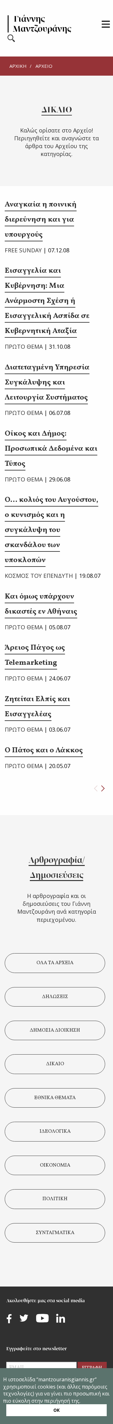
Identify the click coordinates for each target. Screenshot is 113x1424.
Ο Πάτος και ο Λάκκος (44, 750)
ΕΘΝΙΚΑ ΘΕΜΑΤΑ (55, 1097)
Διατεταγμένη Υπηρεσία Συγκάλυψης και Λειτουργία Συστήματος (47, 382)
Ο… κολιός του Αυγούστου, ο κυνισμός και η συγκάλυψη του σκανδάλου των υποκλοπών (51, 530)
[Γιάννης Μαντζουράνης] (39, 24)
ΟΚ (56, 1410)
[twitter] (24, 1318)
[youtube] (42, 1318)
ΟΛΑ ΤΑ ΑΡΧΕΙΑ (54, 962)
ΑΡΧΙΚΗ (18, 66)
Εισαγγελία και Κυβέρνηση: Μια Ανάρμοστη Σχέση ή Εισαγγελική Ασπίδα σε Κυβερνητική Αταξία (47, 301)
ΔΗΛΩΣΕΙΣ (55, 996)
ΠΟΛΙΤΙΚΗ (54, 1199)
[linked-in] (60, 1318)
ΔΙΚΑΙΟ (55, 1064)
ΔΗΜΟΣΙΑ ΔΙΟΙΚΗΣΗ (55, 1030)
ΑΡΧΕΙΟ (43, 66)
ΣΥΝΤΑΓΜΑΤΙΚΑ (55, 1232)
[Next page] (103, 788)
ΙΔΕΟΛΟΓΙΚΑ (55, 1131)
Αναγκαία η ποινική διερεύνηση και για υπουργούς (41, 219)
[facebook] (9, 1319)
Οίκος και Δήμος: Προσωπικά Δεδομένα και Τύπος (51, 448)
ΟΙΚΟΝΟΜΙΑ (55, 1165)
